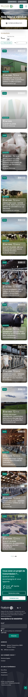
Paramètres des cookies (6, 685)
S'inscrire (13, 636)
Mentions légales (5, 658)
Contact (3, 660)
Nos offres (4, 670)
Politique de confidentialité (14, 683)
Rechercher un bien (14, 593)
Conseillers (4, 672)
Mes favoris (13, 1)
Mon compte (23, 1)
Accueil (3, 12)
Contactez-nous (14, 598)
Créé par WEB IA (4, 683)
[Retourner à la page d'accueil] (7, 6)
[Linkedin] (18, 608)
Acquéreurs (4, 675)
